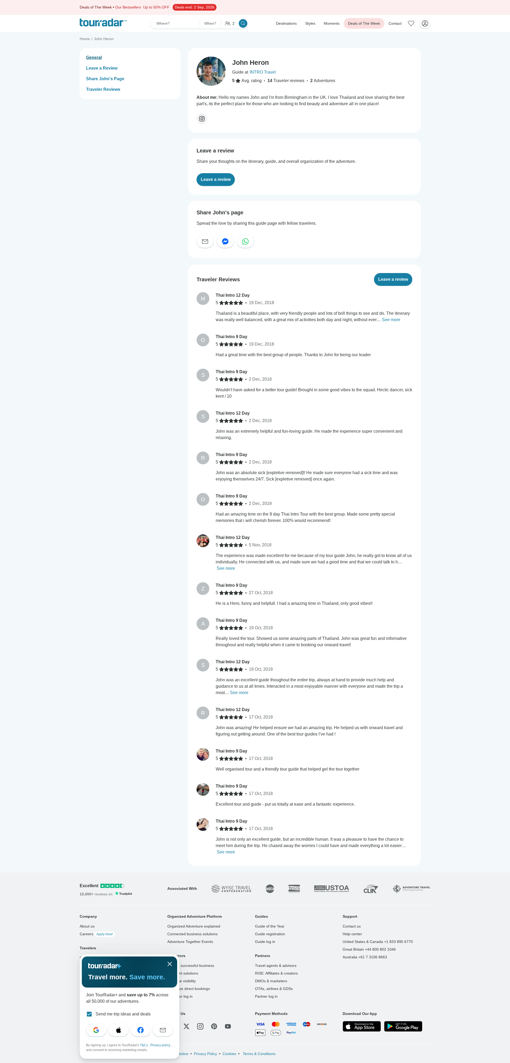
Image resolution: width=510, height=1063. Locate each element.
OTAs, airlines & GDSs (274, 989)
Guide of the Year (269, 926)
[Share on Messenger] (225, 241)
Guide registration (270, 934)
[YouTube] (228, 1026)
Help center (352, 934)
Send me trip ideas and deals (123, 1014)
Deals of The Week (364, 23)
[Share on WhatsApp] (245, 241)
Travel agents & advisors (275, 965)
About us (87, 926)
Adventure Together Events (190, 941)
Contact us (352, 926)
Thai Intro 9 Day (231, 336)
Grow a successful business (190, 965)
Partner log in (266, 996)
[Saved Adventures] (411, 23)
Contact (395, 23)
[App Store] (362, 1026)
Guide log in (265, 941)
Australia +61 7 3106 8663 (365, 957)
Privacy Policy (205, 1054)
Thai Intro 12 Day (233, 295)
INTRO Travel (263, 72)
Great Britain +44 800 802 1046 (369, 949)
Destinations (286, 23)
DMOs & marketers (271, 981)
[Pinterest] (214, 1026)
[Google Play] (403, 1026)
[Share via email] (205, 241)
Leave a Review (101, 68)
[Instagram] (202, 118)
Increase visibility (181, 981)
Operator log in (180, 996)
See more (391, 319)
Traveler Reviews (103, 89)
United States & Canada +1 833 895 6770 (378, 941)
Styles (310, 23)
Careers (96, 934)
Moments (331, 23)
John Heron (104, 39)
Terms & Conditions (258, 1054)
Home (85, 39)
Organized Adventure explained (193, 926)
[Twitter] (186, 1026)
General (94, 57)
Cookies (229, 1054)
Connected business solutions (192, 934)
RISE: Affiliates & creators (276, 973)
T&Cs (144, 1045)
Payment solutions (182, 973)
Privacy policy (160, 1045)
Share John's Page (105, 78)
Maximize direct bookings (188, 989)
